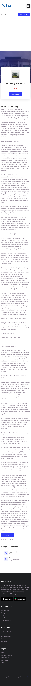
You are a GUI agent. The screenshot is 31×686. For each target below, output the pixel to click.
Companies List (6, 613)
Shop (3, 663)
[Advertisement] (15, 34)
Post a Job (23, 14)
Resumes (4, 641)
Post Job (4, 639)
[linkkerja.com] (7, 6)
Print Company (8, 539)
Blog (2, 653)
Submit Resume (6, 620)
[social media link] (15, 680)
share (7, 535)
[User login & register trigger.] (5, 14)
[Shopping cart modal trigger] (2, 14)
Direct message (15, 94)
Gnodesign (26, 677)
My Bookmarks (6, 634)
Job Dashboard (6, 631)
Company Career (6, 655)
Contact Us (5, 658)
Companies (5, 610)
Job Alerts (4, 618)
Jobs (2, 615)
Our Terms (4, 660)
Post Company (6, 636)
